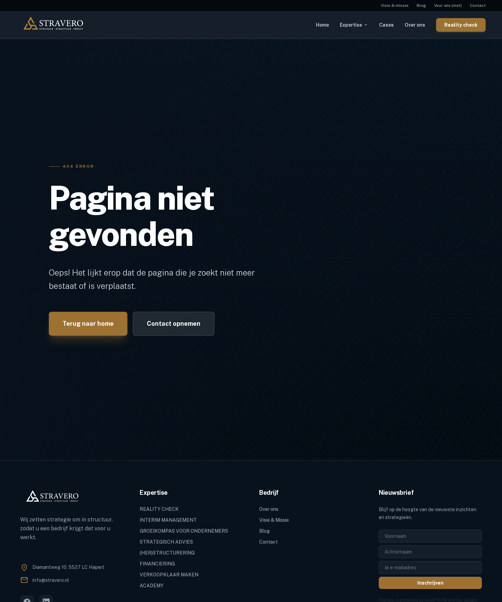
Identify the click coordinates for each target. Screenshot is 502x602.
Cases (386, 25)
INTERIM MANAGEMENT (168, 520)
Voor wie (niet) (448, 5)
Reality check (460, 25)
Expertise (354, 25)
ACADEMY (152, 585)
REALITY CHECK (159, 509)
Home (322, 25)
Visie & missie (394, 5)
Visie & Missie (274, 520)
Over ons (415, 25)
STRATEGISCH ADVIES (166, 542)
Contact (478, 5)
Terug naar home (88, 323)
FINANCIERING (157, 563)
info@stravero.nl (50, 580)
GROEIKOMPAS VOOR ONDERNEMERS (184, 531)
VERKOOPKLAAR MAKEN (169, 574)
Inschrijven (430, 583)
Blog (421, 5)
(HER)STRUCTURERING (167, 553)
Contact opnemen (173, 323)
